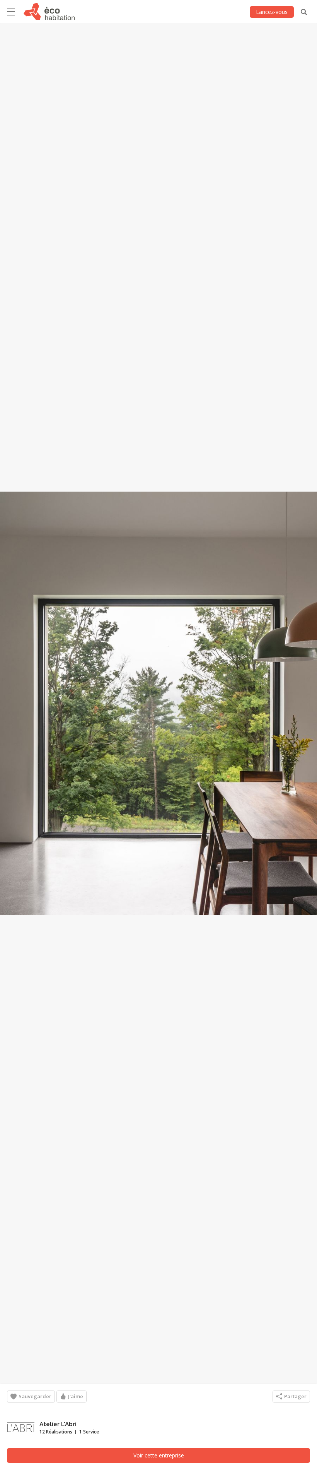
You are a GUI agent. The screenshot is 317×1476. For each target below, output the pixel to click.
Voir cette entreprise (158, 1455)
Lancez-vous (272, 11)
